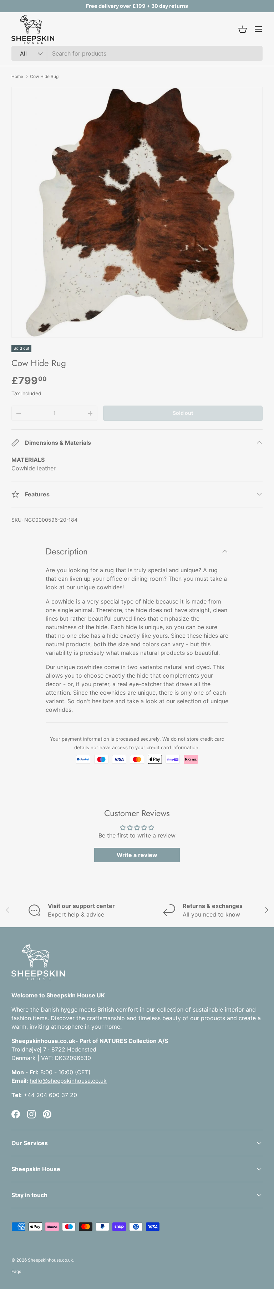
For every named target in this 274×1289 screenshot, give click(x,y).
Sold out (183, 413)
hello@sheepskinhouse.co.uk (68, 1080)
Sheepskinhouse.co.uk (50, 1260)
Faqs (16, 1271)
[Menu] (258, 29)
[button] (242, 29)
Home (17, 76)
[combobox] (137, 53)
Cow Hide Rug (44, 76)
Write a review (137, 855)
